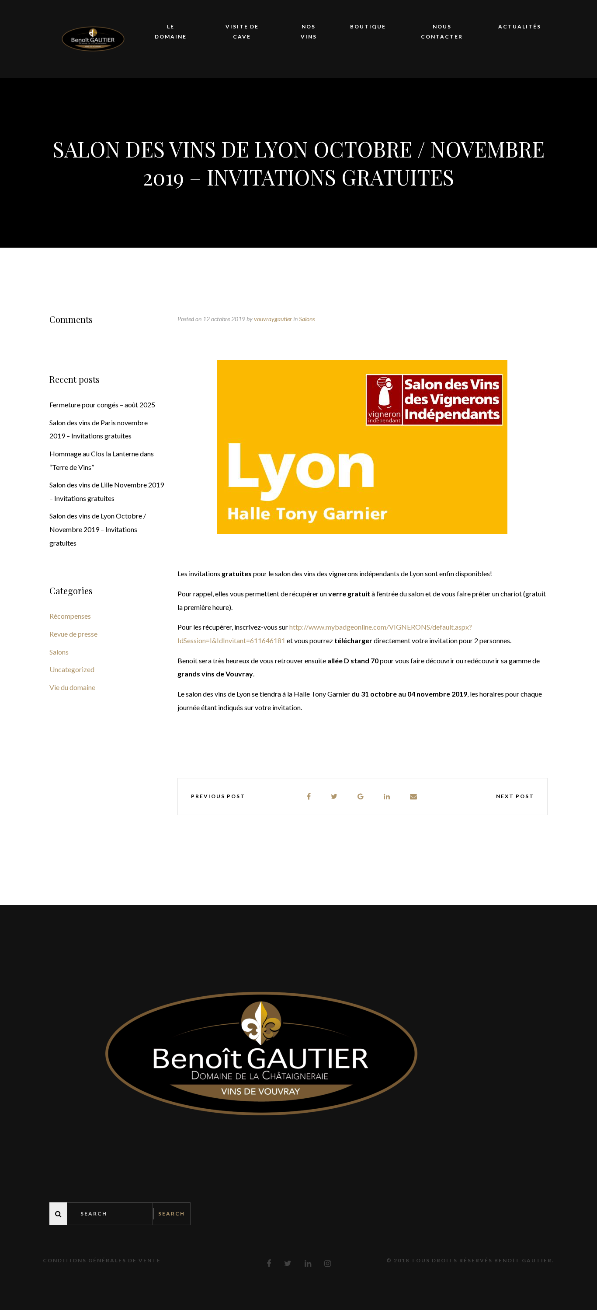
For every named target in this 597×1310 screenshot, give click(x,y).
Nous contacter (442, 31)
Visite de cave (242, 31)
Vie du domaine (72, 687)
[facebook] (309, 796)
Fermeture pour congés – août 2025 (102, 404)
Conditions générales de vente (102, 1260)
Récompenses (70, 616)
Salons (307, 318)
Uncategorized (71, 669)
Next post (515, 796)
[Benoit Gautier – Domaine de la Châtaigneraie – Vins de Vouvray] (93, 38)
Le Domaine (171, 31)
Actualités (519, 26)
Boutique (368, 26)
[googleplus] (361, 796)
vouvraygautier (273, 318)
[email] (414, 796)
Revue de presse (73, 634)
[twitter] (334, 796)
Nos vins (309, 31)
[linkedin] (387, 796)
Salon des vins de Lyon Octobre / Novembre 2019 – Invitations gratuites (97, 528)
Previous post (218, 796)
